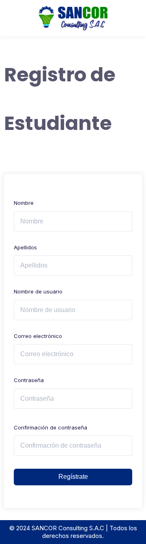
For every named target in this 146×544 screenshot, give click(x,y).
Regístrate (73, 476)
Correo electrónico (38, 336)
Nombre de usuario (38, 291)
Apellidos (25, 247)
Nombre (24, 203)
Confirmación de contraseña (50, 427)
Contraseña (29, 380)
